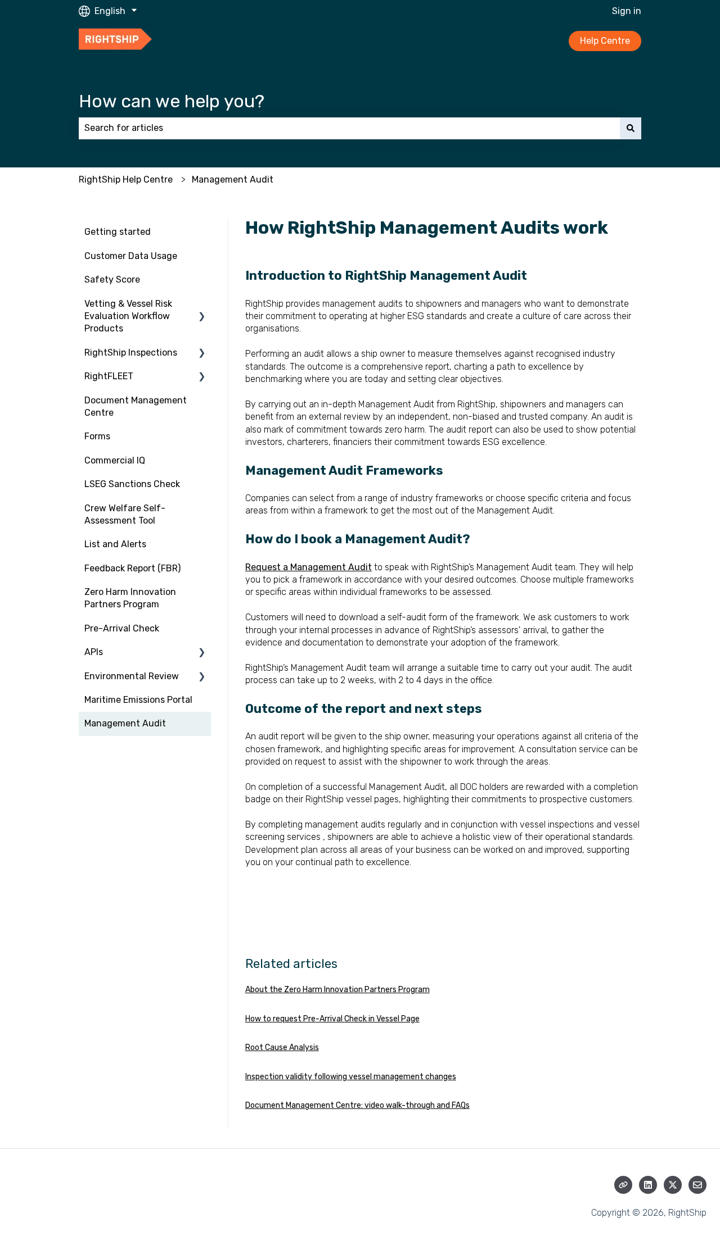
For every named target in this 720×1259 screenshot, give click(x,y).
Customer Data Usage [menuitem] (130, 256)
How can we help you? (171, 101)
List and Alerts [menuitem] (115, 544)
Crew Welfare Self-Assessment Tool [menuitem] (124, 514)
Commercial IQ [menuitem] (114, 460)
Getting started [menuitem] (117, 231)
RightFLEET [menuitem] (108, 376)
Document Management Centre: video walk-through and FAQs (357, 1105)
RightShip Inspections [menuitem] (130, 352)
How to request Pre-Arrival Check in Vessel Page (332, 1019)
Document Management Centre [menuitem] (135, 406)
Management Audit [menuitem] (125, 723)
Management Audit (232, 179)
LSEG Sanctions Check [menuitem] (132, 484)
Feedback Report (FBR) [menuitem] (132, 568)
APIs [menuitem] (93, 652)
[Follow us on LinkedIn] (648, 1185)
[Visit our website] (623, 1185)
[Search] (630, 128)
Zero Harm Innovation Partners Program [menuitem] (130, 598)
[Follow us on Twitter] (673, 1185)
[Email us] (697, 1185)
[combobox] (349, 128)
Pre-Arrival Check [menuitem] (121, 628)
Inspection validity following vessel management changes (350, 1076)
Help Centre (605, 40)
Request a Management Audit (308, 567)
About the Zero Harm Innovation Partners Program (337, 989)
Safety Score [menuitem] (112, 279)
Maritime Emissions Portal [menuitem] (138, 699)
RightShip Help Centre (126, 179)
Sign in (626, 11)
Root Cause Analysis (282, 1047)
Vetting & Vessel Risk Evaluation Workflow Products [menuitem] (128, 316)
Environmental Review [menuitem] (131, 676)
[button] (202, 304)
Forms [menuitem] (97, 436)
